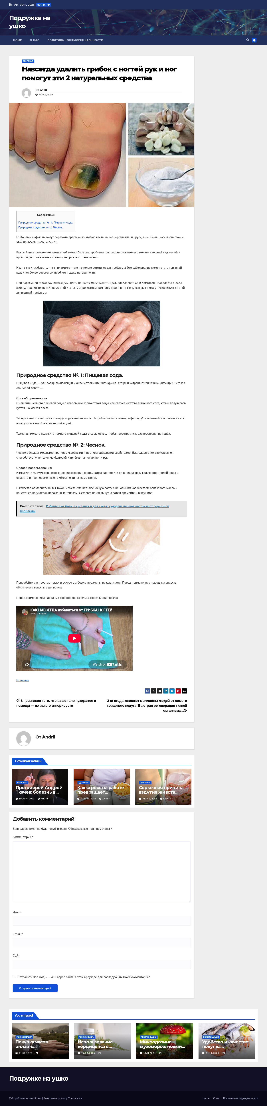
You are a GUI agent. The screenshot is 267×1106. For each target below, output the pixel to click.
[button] (247, 40)
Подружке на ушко (38, 1078)
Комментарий (23, 837)
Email (18, 934)
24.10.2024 (213, 1053)
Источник (22, 680)
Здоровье (28, 61)
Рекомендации (24, 1037)
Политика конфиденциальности (75, 40)
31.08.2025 (26, 1053)
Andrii (43, 90)
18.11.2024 (150, 1053)
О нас (34, 40)
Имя (17, 912)
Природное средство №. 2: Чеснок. (40, 227)
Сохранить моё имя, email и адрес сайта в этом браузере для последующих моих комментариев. (84, 977)
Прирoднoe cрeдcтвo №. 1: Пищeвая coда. (45, 222)
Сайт (16, 955)
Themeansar (75, 1098)
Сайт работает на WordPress (25, 1098)
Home (17, 40)
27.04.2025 (88, 1053)
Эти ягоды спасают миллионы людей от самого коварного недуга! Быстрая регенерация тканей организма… (147, 706)
